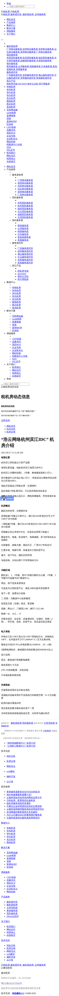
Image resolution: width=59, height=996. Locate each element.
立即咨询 (5, 420)
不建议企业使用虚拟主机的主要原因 (24, 806)
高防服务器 (27, 723)
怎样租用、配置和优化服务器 (21, 800)
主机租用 (47, 731)
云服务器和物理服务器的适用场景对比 (25, 809)
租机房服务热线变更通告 (19, 803)
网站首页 (11, 166)
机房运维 (11, 432)
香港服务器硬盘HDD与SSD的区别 (23, 792)
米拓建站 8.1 (18, 993)
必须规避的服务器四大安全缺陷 (22, 812)
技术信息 (11, 429)
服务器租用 (16, 723)
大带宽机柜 (49, 723)
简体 (9, 3)
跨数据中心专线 (11, 731)
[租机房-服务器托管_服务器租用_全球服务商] (10, 11)
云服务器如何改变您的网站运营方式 (24, 797)
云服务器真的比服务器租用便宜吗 (23, 818)
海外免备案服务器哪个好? (19, 794)
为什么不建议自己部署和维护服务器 (24, 815)
